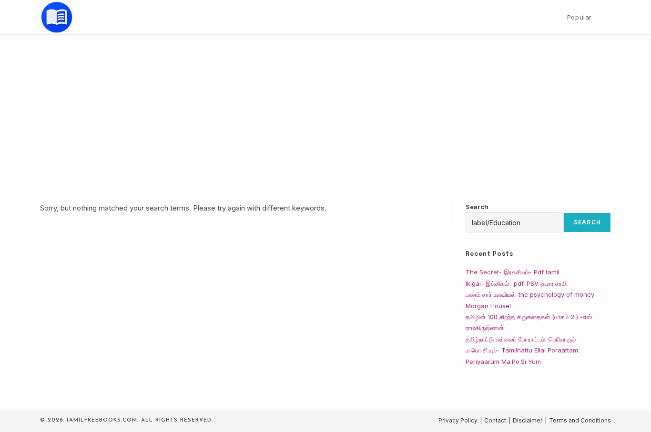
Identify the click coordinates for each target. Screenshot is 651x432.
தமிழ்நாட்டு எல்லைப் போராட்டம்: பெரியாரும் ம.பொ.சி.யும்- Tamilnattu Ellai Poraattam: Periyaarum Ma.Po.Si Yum (523, 350)
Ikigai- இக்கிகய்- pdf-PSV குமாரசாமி (516, 283)
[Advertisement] (325, 106)
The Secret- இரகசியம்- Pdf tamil (512, 272)
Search (477, 207)
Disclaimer (527, 420)
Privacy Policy (458, 420)
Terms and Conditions (580, 420)
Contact (495, 420)
